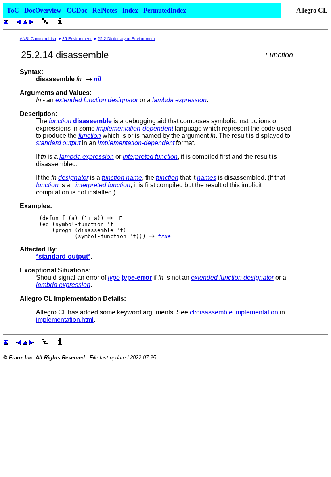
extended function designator (96, 100)
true (164, 236)
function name (122, 177)
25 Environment (77, 38)
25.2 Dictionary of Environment (126, 38)
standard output (58, 142)
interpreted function (150, 156)
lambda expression (179, 100)
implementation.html (65, 319)
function (60, 121)
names (206, 177)
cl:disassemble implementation (234, 312)
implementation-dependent (134, 128)
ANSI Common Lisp (38, 38)
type (114, 277)
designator (73, 177)
